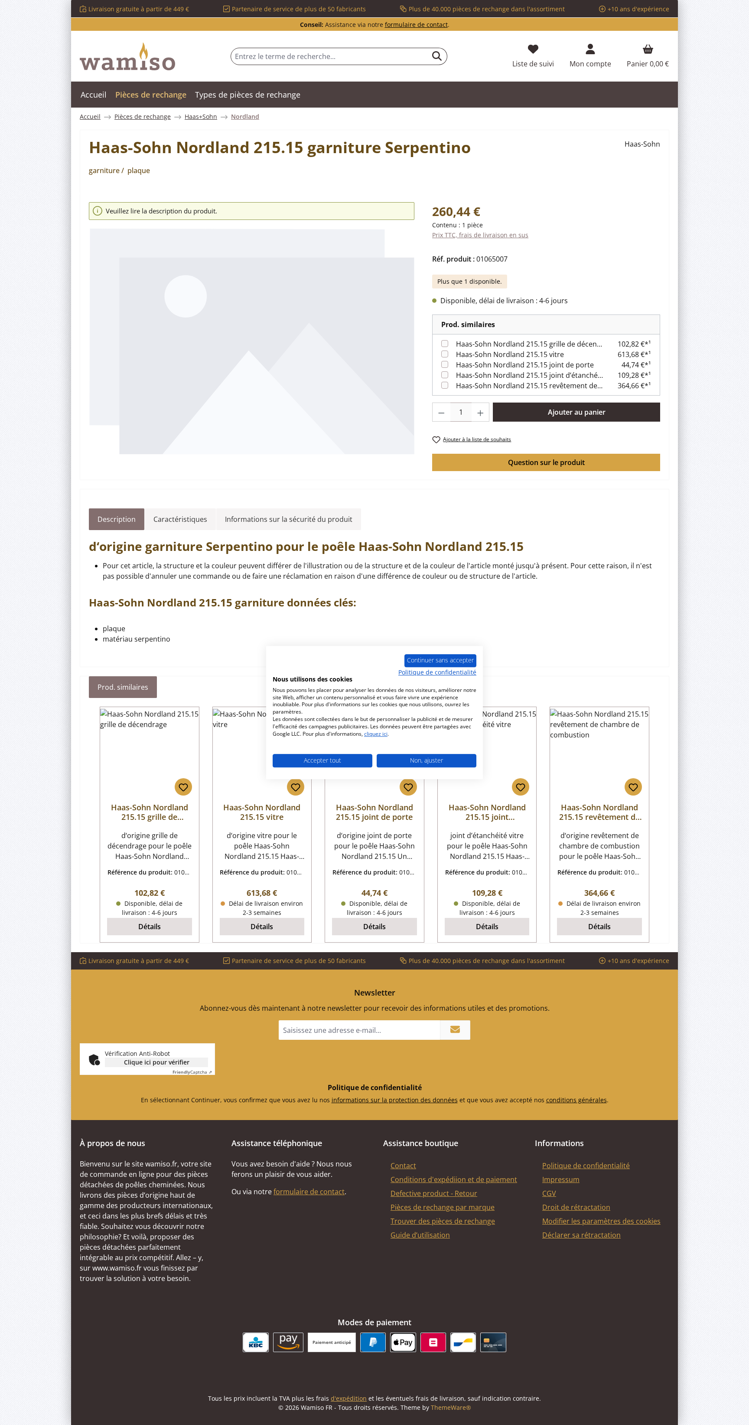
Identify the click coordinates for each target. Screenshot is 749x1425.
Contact (403, 1165)
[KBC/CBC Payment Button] (255, 1342)
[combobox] (329, 56)
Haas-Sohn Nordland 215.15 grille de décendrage (529, 344)
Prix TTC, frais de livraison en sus (480, 235)
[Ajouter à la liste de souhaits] (183, 787)
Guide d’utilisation (420, 1235)
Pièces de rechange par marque (443, 1207)
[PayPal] (373, 1342)
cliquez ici (376, 733)
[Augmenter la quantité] (481, 412)
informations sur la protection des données (395, 1100)
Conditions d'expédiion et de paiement (454, 1179)
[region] (251, 328)
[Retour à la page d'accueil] (127, 56)
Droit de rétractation (576, 1207)
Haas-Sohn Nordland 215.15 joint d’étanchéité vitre (529, 375)
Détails (149, 926)
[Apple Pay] (403, 1342)
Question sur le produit (546, 462)
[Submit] (455, 1030)
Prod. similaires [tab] (123, 687)
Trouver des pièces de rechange (443, 1221)
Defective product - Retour (434, 1193)
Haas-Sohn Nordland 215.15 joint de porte (525, 365)
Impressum (561, 1179)
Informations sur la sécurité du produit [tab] (288, 519)
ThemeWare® (451, 1407)
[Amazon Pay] (288, 1342)
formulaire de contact (416, 24)
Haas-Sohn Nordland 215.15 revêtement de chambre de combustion (529, 385)
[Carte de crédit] (493, 1342)
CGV (549, 1193)
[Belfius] (433, 1342)
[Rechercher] (437, 56)
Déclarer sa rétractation (581, 1235)
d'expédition (349, 1398)
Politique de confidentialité (586, 1165)
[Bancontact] (463, 1342)
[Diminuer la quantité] (441, 412)
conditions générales (576, 1100)
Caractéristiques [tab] (180, 519)
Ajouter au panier (577, 412)
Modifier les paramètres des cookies (601, 1221)
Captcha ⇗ (192, 1072)
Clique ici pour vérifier (156, 1062)
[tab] (116, 519)
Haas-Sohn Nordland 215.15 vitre (510, 354)
